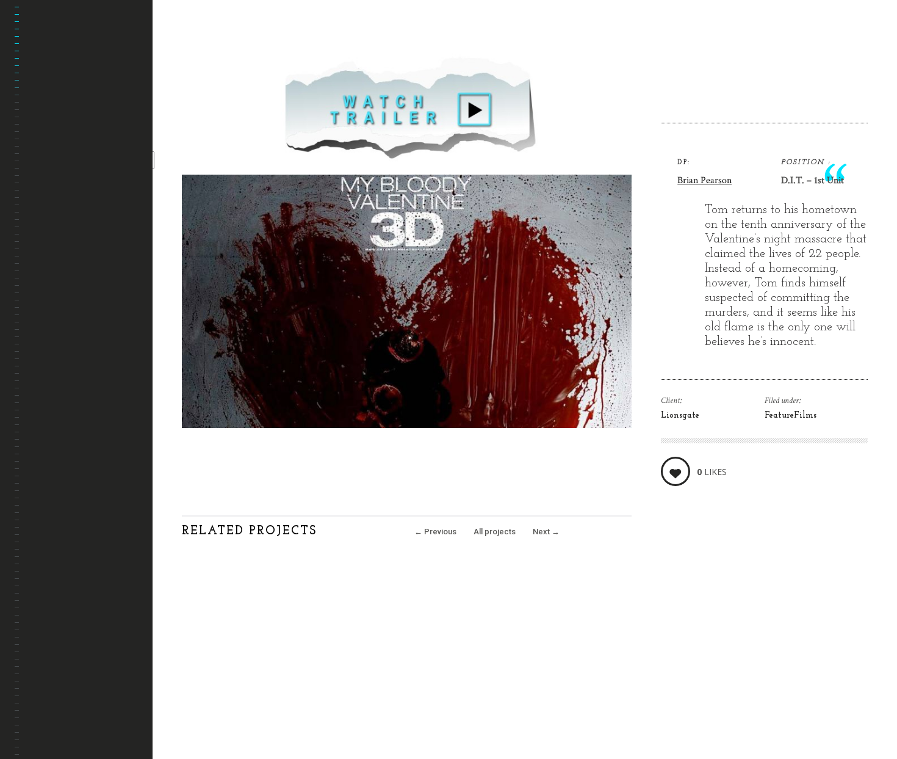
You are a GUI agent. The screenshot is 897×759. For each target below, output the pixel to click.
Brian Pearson (704, 180)
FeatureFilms (790, 415)
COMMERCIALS (56, 175)
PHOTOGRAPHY (57, 204)
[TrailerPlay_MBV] (407, 167)
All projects (495, 531)
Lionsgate (680, 415)
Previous (435, 531)
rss (37, 686)
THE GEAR (47, 233)
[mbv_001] (407, 425)
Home (40, 116)
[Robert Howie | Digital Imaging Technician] (83, 43)
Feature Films (57, 145)
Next (546, 531)
